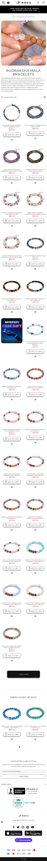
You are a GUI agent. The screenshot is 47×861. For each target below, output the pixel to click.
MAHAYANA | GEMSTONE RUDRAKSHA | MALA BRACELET (35, 517)
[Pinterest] (27, 827)
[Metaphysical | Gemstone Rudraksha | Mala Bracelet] (35, 461)
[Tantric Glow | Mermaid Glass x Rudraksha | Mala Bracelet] (11, 590)
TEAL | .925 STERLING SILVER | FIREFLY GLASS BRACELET (35, 727)
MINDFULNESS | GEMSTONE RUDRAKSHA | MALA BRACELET (12, 474)
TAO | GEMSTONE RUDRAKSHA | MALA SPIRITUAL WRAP (35, 126)
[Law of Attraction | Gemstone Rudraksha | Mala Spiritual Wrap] (11, 242)
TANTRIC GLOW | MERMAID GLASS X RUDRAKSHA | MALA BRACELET (12, 603)
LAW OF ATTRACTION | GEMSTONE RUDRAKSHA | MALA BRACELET (11, 560)
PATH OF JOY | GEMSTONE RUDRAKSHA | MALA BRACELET (35, 387)
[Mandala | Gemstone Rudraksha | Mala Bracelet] (11, 504)
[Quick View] (12, 140)
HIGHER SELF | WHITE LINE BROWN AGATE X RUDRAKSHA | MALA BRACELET (12, 647)
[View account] (38, 3)
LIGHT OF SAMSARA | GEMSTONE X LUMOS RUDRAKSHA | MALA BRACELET (35, 343)
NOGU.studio (23, 3)
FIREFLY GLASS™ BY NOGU (23, 697)
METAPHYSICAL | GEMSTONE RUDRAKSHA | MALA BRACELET (35, 474)
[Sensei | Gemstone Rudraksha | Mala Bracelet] (35, 286)
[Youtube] (32, 827)
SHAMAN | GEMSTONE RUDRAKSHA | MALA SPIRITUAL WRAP (35, 170)
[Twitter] (18, 827)
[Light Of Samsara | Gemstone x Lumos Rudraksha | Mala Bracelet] (35, 329)
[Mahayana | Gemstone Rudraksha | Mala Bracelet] (35, 504)
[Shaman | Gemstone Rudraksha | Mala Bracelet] (11, 286)
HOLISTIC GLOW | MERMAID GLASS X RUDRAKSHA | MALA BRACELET (35, 603)
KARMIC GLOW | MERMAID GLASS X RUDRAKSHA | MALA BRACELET (35, 560)
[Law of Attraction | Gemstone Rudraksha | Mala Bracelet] (11, 547)
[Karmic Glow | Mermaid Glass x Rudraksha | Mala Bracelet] (35, 547)
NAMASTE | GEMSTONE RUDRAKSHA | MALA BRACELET (35, 430)
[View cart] (43, 3)
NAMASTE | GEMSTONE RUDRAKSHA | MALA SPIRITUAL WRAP (11, 213)
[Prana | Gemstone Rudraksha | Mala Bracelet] (11, 373)
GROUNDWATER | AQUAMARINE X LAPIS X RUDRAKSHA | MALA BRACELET (11, 127)
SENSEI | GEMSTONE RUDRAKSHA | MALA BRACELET (35, 299)
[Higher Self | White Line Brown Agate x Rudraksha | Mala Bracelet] (11, 633)
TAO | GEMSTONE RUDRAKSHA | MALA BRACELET (35, 256)
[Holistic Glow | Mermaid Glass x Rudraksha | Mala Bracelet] (35, 590)
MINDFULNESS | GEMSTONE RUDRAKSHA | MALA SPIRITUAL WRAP (35, 213)
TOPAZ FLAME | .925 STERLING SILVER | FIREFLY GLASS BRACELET (11, 727)
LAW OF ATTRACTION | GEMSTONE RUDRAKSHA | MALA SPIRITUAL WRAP (11, 256)
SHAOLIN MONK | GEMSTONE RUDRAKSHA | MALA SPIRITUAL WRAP (11, 170)
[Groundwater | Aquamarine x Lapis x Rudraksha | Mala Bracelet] (11, 112)
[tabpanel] (12, 724)
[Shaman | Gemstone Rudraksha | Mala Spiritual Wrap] (35, 156)
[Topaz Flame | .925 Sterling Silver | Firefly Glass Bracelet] (11, 713)
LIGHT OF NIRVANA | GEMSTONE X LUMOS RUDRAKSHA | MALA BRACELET (11, 431)
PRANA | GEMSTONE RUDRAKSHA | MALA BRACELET (12, 387)
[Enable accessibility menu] (8, 3)
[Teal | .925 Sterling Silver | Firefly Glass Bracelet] (35, 713)
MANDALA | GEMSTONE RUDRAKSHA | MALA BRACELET (11, 517)
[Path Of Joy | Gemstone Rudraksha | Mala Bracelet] (35, 373)
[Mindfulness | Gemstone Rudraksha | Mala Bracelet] (11, 461)
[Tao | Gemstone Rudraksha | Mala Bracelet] (35, 242)
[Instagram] (23, 827)
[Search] (3, 3)
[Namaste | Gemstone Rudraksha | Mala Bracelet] (35, 416)
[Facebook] (14, 827)
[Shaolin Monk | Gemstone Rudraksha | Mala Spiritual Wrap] (11, 156)
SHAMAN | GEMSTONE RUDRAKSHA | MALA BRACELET (12, 299)
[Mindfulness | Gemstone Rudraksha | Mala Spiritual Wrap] (35, 199)
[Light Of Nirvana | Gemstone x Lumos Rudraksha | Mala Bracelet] (11, 416)
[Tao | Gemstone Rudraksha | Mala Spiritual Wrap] (35, 112)
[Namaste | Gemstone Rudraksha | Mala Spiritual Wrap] (11, 199)
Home (14, 17)
